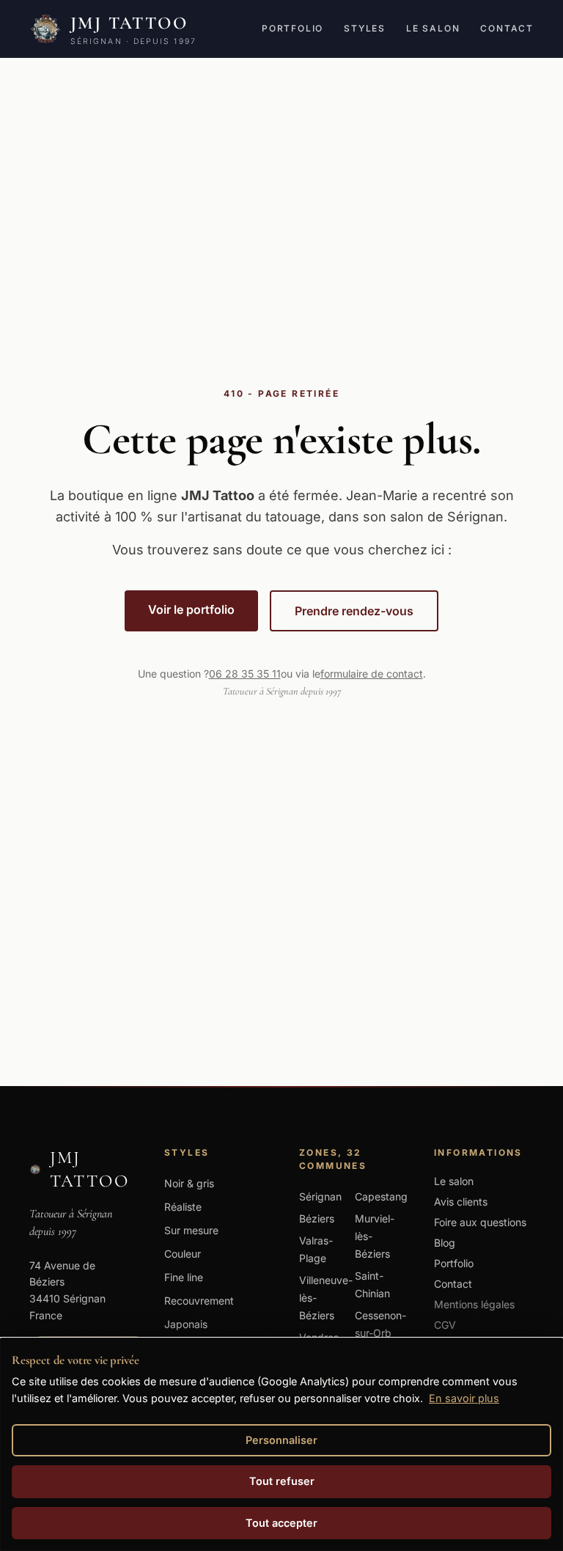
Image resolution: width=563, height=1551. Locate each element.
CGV (445, 1325)
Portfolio (292, 28)
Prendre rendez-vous (354, 611)
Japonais (185, 1324)
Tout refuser (281, 1481)
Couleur (182, 1253)
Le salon (433, 28)
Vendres (319, 1337)
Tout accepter (281, 1523)
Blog (444, 1242)
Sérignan (320, 1196)
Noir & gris (189, 1183)
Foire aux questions (480, 1222)
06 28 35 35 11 (245, 673)
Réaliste (183, 1206)
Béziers (316, 1218)
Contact (507, 28)
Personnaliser (281, 1440)
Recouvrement (199, 1300)
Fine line (183, 1277)
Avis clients (460, 1201)
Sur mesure (191, 1230)
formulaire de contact (371, 673)
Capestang (381, 1196)
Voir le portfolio (191, 609)
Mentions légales (474, 1304)
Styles (365, 28)
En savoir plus (464, 1398)
